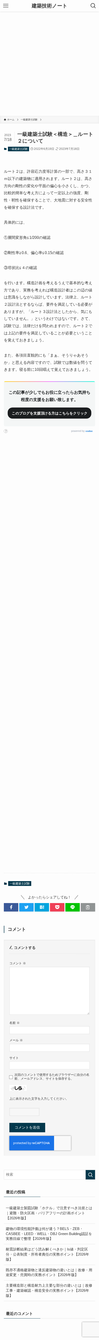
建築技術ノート (50, 5)
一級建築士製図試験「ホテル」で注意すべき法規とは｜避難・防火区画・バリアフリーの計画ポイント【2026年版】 (49, 1213)
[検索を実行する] (90, 1175)
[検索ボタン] (93, 6)
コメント (17, 963)
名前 (14, 1023)
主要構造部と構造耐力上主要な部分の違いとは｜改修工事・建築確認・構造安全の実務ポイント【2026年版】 (49, 1291)
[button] (11, 907)
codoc (89, 431)
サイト (14, 1058)
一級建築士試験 (18, 148)
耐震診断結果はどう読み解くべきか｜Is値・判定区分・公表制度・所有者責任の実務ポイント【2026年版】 (47, 1254)
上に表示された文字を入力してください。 (39, 1098)
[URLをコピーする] (88, 907)
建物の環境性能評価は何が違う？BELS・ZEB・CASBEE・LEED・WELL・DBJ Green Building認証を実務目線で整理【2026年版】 (49, 1234)
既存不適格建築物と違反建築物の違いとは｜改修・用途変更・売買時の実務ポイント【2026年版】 (49, 1272)
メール (16, 1040)
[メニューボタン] (6, 6)
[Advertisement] (49, 63)
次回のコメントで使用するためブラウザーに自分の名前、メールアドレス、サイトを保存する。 (51, 1076)
